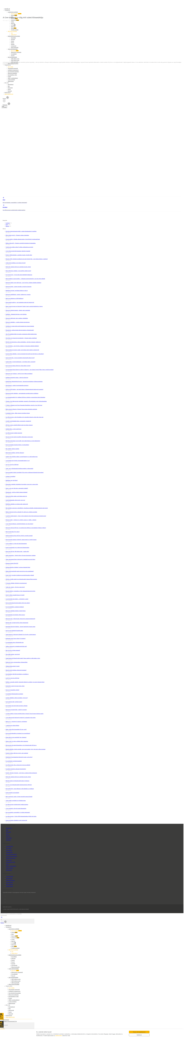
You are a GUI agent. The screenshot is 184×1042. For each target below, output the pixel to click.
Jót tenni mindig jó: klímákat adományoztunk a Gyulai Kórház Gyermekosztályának (23, 239)
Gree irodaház (9, 838)
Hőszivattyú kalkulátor (13, 994)
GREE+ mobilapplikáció (11, 866)
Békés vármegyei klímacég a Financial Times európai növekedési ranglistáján (21, 409)
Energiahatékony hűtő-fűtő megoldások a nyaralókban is (17, 674)
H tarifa (7, 864)
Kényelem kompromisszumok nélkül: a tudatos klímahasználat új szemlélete (21, 231)
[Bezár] (1, 919)
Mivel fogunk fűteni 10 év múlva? (13, 531)
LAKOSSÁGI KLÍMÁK (13, 12)
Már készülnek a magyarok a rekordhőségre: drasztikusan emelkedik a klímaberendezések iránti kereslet (27, 508)
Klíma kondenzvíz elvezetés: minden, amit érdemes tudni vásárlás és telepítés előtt (22, 349)
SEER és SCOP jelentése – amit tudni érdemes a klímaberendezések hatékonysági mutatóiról (24, 389)
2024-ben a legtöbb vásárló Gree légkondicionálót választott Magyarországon (21, 579)
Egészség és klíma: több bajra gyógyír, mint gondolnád (17, 753)
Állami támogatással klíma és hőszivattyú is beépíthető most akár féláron (20, 559)
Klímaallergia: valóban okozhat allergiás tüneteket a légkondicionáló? (20, 330)
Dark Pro (13, 941)
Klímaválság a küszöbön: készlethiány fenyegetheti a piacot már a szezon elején (22, 484)
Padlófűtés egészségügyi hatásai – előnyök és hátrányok (17, 377)
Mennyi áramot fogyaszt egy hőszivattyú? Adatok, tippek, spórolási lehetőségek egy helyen (24, 306)
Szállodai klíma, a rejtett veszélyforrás (13, 429)
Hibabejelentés (9, 870)
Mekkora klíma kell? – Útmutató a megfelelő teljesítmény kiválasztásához (21, 243)
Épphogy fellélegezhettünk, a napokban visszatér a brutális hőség (19, 255)
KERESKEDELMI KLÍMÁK (14, 955)
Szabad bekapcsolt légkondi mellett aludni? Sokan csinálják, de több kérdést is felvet (23, 658)
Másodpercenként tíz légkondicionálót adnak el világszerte (17, 780)
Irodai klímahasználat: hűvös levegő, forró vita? (15, 500)
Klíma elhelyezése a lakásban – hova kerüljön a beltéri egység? (18, 270)
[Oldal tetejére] (92, 917)
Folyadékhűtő (14, 974)
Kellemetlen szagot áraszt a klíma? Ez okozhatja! (16, 638)
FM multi (13, 958)
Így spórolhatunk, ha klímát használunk (14, 761)
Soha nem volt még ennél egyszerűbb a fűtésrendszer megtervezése (19, 436)
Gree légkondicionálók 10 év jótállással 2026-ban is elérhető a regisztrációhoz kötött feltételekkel (25, 397)
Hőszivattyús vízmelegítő (17, 972)
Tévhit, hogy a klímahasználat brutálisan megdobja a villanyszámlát (19, 468)
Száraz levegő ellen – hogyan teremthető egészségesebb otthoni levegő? (20, 357)
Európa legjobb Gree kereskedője (12, 792)
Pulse (12, 934)
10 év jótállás (10, 66)
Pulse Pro (14, 936)
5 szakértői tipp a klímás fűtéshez (12, 725)
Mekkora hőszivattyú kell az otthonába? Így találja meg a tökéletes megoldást (21, 512)
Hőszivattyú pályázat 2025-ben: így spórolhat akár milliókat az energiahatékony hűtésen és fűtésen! (26, 527)
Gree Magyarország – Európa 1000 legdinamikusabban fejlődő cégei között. (21, 816)
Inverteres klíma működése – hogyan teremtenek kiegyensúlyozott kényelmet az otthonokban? (25, 353)
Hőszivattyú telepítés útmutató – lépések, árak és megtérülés (18, 310)
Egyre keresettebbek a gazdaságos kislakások (15, 606)
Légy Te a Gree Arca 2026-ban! (12, 464)
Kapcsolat (8, 836)
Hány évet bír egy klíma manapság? (13, 650)
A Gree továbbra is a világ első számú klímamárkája (16, 543)
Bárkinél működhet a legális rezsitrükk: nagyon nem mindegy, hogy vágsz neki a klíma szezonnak (25, 749)
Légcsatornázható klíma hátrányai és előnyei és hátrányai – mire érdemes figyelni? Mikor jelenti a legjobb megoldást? (30, 369)
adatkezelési (58, 1035)
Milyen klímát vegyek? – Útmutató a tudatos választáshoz (17, 235)
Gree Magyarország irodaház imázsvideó (14, 432)
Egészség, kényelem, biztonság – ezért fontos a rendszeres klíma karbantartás (21, 772)
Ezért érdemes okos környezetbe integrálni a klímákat (16, 705)
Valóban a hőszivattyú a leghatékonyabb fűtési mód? (16, 646)
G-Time (13, 942)
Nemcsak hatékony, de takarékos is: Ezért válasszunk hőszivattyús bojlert (20, 591)
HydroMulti (14, 956)
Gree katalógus (9, 850)
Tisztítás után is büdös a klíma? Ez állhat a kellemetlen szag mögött (19, 247)
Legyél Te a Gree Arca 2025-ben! (12, 678)
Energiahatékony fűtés (10, 862)
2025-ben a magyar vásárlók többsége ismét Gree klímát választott (19, 425)
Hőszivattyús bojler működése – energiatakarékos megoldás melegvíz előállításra (22, 393)
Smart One (13, 944)
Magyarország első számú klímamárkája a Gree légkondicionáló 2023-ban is (21, 745)
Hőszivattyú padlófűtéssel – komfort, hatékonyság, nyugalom (18, 294)
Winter (14, 946)
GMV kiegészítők (15, 982)
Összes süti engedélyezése (139, 1032)
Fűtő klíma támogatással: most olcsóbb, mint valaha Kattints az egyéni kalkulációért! (23, 440)
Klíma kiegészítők (15, 967)
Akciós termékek (16, 13)
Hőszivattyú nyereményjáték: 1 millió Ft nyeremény (16, 709)
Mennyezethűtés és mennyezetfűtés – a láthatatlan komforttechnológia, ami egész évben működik (25, 278)
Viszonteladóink (9, 852)
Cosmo (12, 21)
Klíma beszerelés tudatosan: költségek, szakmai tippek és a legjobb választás (21, 539)
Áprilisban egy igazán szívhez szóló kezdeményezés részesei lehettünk (20, 326)
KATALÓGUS (9, 1015)
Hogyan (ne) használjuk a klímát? (12, 689)
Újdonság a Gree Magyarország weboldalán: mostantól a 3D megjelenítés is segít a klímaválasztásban (26, 401)
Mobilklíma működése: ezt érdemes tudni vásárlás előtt (17, 504)
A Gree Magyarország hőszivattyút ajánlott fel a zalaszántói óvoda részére (21, 717)
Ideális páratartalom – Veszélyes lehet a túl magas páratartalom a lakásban (21, 555)
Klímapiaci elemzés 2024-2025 (12, 563)
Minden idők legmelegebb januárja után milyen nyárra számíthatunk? (20, 571)
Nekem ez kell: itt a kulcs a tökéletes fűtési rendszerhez (17, 741)
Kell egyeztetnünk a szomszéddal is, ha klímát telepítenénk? (18, 812)
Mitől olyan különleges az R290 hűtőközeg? (14, 298)
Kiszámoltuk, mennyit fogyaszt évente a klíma (15, 686)
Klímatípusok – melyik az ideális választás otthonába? (16, 492)
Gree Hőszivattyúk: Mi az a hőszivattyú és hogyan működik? (18, 765)
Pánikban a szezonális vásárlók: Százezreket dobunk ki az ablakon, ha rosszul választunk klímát (25, 682)
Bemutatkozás (9, 828)
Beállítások (139, 1035)
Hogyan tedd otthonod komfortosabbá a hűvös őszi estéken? (18, 602)
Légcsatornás (14, 965)
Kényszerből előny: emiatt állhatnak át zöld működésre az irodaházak (20, 788)
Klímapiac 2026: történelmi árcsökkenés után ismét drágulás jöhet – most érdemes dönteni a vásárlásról (27, 258)
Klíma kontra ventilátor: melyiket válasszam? (15, 452)
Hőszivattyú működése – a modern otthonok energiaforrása (18, 322)
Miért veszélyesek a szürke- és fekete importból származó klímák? (19, 796)
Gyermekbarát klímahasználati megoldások (14, 693)
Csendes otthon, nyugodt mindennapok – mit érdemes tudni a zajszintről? (20, 361)
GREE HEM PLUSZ (10, 1017)
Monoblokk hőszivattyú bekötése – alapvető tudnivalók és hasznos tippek (20, 626)
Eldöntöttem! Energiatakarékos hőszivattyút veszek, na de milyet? (19, 757)
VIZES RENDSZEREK (13, 968)
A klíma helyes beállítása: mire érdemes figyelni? (16, 262)
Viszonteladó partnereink (13, 68)
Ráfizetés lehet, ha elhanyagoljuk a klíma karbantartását (17, 622)
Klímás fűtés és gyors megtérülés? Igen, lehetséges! (16, 737)
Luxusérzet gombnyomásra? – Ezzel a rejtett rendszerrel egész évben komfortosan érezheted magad (26, 515)
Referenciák (8, 832)
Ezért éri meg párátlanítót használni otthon (14, 630)
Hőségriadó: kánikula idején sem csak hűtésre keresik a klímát (18, 266)
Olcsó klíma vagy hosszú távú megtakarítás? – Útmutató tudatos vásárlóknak (21, 338)
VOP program (9, 860)
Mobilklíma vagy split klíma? (12, 480)
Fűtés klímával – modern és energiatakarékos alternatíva (17, 385)
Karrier (7, 834)
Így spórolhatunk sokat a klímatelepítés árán (15, 642)
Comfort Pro (15, 20)
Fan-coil (13, 975)
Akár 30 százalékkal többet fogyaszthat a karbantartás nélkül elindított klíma (21, 334)
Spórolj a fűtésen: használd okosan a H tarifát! (15, 595)
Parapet (13, 960)
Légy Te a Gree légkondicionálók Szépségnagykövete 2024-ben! (19, 784)
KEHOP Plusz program (10, 858)
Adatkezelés (8, 839)
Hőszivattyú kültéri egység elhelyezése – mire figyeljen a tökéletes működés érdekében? (23, 282)
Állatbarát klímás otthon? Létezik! (13, 666)
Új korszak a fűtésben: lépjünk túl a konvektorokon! (16, 583)
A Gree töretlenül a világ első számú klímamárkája (16, 808)
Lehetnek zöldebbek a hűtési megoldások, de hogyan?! (17, 697)
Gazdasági (8, 223)
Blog (9, 1008)
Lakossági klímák (9, 876)
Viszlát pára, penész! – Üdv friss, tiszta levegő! (15, 587)
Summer (14, 15)
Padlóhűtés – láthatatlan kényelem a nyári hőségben (16, 314)
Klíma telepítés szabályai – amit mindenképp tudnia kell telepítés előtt (20, 302)
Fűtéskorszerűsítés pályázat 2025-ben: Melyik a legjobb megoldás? (19, 535)
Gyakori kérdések (9, 868)
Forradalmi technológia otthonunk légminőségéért (16, 768)
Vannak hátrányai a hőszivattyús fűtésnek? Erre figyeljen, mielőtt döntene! (21, 634)
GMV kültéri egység (15, 979)
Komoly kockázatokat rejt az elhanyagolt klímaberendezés (17, 547)
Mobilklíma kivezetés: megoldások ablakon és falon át (17, 290)
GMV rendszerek (9, 884)
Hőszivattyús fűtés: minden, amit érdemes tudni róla (16, 496)
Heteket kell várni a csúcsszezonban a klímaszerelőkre (16, 662)
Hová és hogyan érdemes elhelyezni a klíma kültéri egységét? (18, 365)
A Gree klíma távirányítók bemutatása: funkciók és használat (18, 251)
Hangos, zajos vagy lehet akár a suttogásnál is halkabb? (17, 488)
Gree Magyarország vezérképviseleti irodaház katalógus (17, 804)
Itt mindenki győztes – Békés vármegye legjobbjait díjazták (18, 413)
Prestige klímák (9, 878)
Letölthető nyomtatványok (11, 854)
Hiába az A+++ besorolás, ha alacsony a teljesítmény (16, 721)
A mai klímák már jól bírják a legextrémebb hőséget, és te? (18, 460)
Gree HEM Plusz (9, 846)
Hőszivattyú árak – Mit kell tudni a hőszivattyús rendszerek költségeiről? (20, 618)
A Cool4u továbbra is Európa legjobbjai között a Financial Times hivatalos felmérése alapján (24, 713)
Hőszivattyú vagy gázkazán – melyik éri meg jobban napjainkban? (19, 373)
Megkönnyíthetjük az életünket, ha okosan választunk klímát (18, 567)
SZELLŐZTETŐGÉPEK (13, 984)
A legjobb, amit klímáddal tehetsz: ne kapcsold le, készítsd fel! (18, 421)
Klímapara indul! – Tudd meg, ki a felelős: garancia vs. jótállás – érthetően (21, 519)
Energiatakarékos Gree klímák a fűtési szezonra (15, 614)
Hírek (7, 224)
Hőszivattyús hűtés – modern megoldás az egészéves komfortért (18, 286)
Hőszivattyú (15, 970)
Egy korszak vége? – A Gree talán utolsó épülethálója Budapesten (19, 274)
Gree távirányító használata (11, 856)
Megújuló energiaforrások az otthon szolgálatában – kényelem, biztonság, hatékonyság (23, 342)
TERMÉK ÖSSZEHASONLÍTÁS (10, 1021)
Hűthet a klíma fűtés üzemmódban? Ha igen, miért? (16, 729)
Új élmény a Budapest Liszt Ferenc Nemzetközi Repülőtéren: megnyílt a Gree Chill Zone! (24, 405)
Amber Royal (14, 953)
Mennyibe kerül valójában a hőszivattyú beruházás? (16, 670)
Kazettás (13, 963)
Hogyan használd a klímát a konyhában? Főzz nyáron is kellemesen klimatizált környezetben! (25, 472)
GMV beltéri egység (15, 981)
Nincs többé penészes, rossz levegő (13, 654)
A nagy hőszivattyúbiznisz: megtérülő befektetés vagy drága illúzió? (19, 523)
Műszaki (7, 226)
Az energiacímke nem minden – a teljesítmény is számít (17, 599)
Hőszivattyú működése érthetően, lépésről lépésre (16, 610)
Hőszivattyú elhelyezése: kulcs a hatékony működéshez (17, 318)
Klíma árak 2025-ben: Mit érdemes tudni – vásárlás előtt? (17, 551)
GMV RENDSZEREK (13, 977)
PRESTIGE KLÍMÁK (13, 949)
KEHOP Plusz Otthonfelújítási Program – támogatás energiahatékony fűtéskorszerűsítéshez (24, 381)
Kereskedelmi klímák (10, 880)
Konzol (13, 961)
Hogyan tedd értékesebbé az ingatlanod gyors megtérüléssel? (18, 733)
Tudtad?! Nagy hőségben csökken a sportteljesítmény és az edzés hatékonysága (22, 456)
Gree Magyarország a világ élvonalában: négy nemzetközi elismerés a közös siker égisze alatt (24, 417)
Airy (12, 951)
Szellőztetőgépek (9, 886)
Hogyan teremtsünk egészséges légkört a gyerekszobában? (17, 444)
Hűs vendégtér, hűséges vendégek (12, 448)
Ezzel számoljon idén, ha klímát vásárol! (14, 701)
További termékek (15, 948)
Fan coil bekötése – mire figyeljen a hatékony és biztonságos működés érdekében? (22, 345)
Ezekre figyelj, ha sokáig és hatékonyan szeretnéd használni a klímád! (20, 575)
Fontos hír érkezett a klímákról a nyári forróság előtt (16, 820)
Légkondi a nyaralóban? (10, 476)
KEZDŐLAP (7, 8)
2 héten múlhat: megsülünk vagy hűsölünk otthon (16, 800)
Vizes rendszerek (9, 882)
